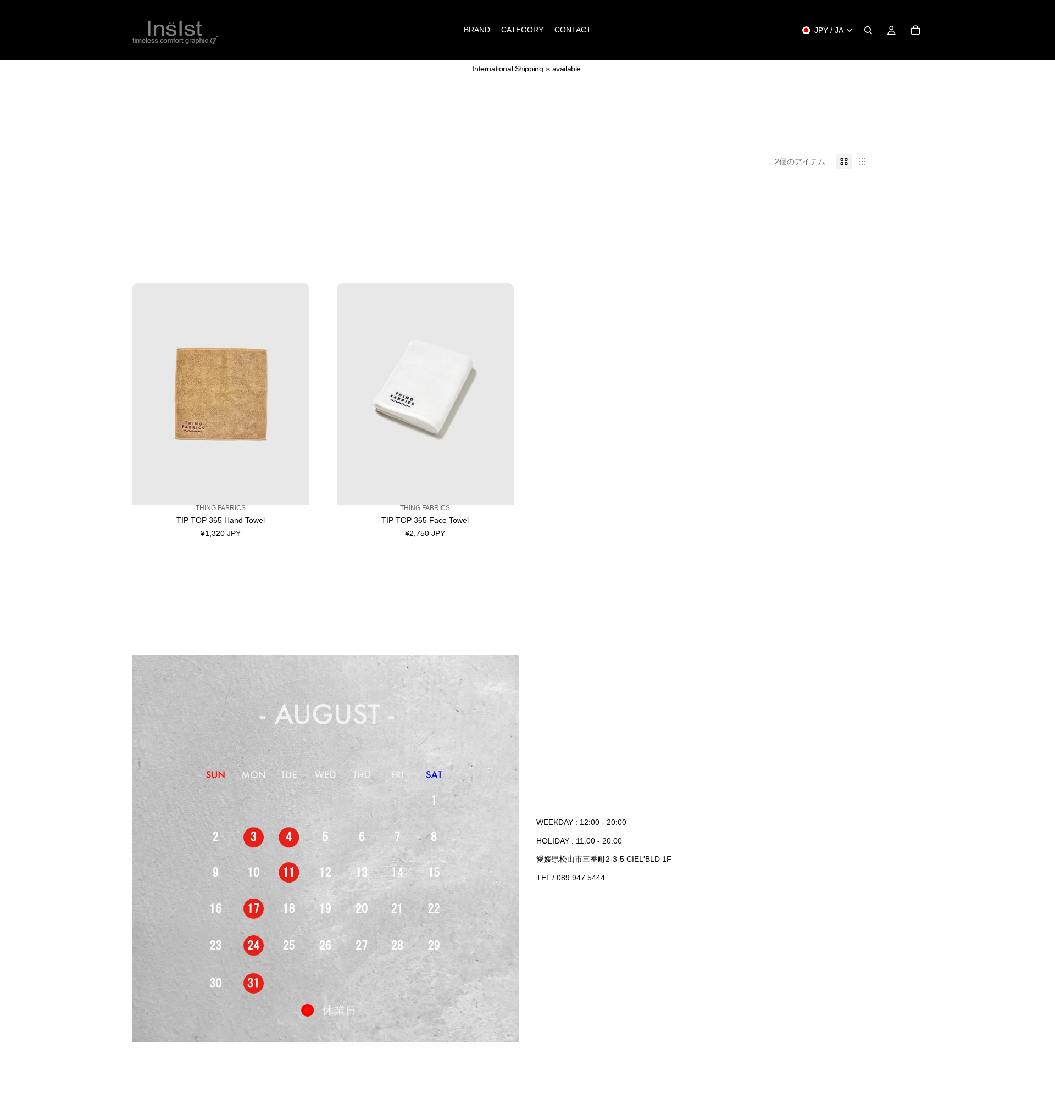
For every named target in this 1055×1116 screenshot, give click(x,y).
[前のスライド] (148, 394)
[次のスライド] (292, 394)
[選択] (292, 495)
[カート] (915, 30)
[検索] (868, 30)
